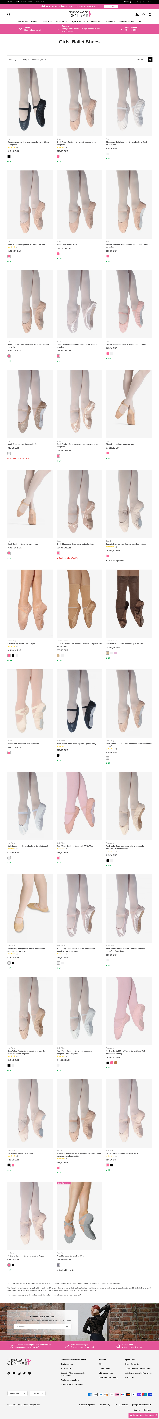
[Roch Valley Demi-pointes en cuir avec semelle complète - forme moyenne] (30, 1011)
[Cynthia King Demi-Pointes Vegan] (30, 604)
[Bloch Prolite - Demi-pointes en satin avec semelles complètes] (79, 404)
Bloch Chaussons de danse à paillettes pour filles (126, 344)
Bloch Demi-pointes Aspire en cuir (120, 444)
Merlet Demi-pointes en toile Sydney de (23, 744)
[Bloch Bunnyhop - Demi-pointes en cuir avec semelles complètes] (129, 204)
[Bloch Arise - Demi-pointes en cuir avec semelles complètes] (79, 102)
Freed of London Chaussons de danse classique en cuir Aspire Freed (79, 645)
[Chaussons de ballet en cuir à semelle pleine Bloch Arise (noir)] (30, 102)
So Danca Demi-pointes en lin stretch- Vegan (25, 1256)
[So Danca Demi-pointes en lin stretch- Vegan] (30, 1216)
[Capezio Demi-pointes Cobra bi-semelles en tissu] (129, 504)
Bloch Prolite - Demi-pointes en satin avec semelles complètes (77, 445)
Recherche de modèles (70, 1380)
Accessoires (96, 21)
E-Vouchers (129, 1377)
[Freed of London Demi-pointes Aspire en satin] (129, 604)
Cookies (137, 1410)
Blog (100, 1364)
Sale (139, 21)
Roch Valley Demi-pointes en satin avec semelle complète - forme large (125, 949)
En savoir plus (39, 2)
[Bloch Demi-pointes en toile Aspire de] (30, 504)
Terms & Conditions (121, 1405)
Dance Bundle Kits (132, 1364)
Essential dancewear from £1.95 (88, 6)
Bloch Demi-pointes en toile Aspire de (22, 544)
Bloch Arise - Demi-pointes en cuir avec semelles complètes (76, 143)
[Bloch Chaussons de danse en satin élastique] (79, 504)
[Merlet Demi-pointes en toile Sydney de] (30, 703)
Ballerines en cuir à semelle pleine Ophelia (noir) (76, 744)
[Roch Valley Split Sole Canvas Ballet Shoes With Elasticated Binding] (129, 1011)
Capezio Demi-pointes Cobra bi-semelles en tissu (126, 544)
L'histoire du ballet (106, 1373)
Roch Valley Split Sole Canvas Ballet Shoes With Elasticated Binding (125, 1052)
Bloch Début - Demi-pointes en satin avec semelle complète (77, 345)
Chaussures (59, 21)
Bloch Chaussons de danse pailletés (22, 444)
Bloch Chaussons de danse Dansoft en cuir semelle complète (28, 345)
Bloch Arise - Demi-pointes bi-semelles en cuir (26, 244)
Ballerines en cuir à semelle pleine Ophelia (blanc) (27, 846)
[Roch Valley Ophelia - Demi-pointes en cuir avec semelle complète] (129, 703)
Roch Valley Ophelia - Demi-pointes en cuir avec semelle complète (129, 745)
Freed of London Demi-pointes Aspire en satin (124, 644)
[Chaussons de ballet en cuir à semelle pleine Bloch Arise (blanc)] (129, 102)
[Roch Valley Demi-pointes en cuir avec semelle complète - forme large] (30, 908)
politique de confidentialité (142, 1405)
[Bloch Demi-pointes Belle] (79, 204)
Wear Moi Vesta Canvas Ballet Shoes (71, 1256)
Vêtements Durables (126, 21)
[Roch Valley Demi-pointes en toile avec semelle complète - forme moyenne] (129, 806)
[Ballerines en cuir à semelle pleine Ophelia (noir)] (79, 703)
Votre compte (66, 1368)
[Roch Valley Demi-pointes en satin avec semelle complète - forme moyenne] (79, 908)
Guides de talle (104, 1368)
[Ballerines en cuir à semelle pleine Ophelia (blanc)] (30, 806)
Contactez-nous (67, 1364)
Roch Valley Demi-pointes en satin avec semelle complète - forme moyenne (76, 949)
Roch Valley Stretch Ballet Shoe (20, 1153)
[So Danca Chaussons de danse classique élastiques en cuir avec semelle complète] (79, 1113)
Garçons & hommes (77, 21)
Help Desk (148, 1410)
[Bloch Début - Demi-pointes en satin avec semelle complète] (79, 304)
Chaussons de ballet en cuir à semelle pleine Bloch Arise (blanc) (126, 143)
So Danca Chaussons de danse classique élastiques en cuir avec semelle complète (79, 1154)
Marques (109, 21)
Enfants (46, 21)
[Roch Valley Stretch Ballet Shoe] (30, 1113)
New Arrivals (23, 21)
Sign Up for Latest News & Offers (138, 1368)
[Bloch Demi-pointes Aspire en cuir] (129, 404)
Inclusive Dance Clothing (108, 1377)
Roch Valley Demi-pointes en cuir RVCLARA (75, 846)
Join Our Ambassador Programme (138, 1373)
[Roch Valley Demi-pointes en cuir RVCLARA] (79, 806)
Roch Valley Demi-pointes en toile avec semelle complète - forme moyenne (125, 847)
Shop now (111, 6)
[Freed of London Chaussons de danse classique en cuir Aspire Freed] (79, 604)
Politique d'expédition (87, 1405)
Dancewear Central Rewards (72, 1384)
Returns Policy (104, 1405)
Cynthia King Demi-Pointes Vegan (21, 644)
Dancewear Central (20, 1405)
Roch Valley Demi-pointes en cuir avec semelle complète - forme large (26, 949)
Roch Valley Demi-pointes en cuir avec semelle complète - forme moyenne (26, 1052)
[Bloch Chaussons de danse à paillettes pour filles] (129, 304)
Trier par (25, 60)
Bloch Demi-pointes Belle (67, 244)
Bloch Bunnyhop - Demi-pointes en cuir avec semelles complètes (128, 246)
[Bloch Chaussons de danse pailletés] (30, 404)
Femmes (34, 21)
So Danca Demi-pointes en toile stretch (122, 1153)
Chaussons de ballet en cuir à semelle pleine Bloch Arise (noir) (28, 143)
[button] (150, 14)
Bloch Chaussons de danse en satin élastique (75, 544)
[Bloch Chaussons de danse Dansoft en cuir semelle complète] (30, 304)
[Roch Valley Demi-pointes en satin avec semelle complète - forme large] (129, 908)
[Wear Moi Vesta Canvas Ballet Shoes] (79, 1216)
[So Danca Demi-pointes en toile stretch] (129, 1113)
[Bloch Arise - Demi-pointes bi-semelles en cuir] (30, 204)
